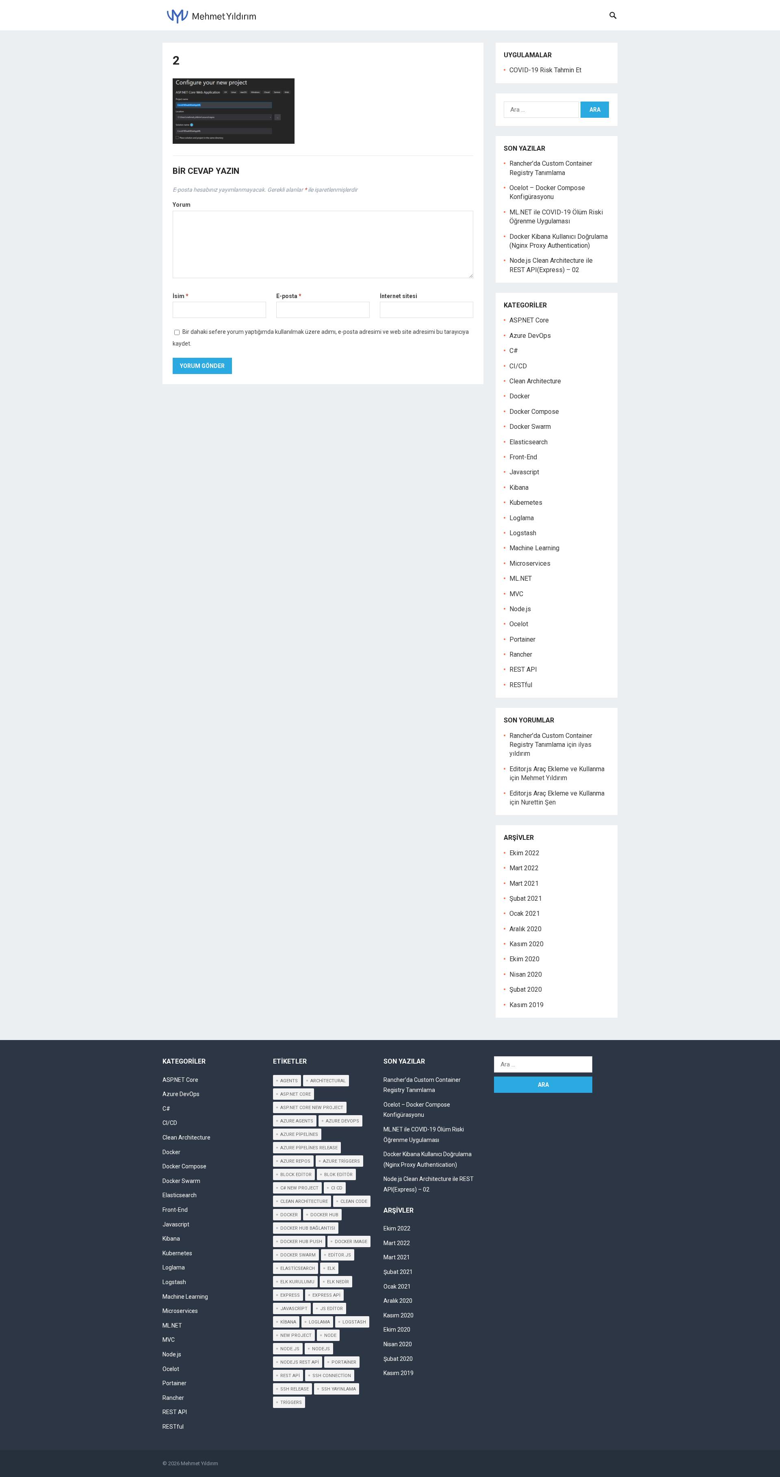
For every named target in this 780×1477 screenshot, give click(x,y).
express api (326, 1295)
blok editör (338, 1174)
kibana (288, 1322)
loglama (319, 1322)
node (330, 1335)
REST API (523, 669)
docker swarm (298, 1255)
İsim (180, 296)
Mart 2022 (524, 868)
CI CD (336, 1188)
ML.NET (520, 578)
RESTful (520, 685)
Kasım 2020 (526, 944)
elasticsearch (297, 1268)
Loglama (521, 518)
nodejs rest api (299, 1362)
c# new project (299, 1188)
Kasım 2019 (526, 1005)
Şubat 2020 (525, 989)
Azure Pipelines (299, 1134)
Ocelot (518, 624)
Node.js (520, 609)
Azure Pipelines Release (309, 1147)
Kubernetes (525, 502)
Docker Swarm (530, 426)
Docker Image (351, 1241)
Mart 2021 (524, 883)
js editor (331, 1308)
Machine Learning (534, 548)
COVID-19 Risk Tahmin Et (545, 70)
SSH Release (294, 1389)
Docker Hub (324, 1214)
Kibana (519, 487)
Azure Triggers (341, 1161)
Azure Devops (342, 1121)
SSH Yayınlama (338, 1389)
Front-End (523, 457)
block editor (296, 1174)
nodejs (321, 1349)
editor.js (339, 1255)
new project (296, 1335)
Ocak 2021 (524, 913)
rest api (290, 1375)
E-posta (288, 296)
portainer (344, 1362)
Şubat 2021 (525, 898)
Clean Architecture (535, 381)
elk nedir (338, 1282)
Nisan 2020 (525, 974)
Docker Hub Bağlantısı (307, 1228)
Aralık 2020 (525, 929)
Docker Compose (534, 411)
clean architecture (304, 1201)
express (290, 1295)
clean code (353, 1201)
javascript (294, 1308)
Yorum (182, 204)
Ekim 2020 (524, 959)
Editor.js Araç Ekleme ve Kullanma (556, 769)
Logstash (522, 533)
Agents (289, 1080)
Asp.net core (295, 1094)
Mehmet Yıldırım (199, 1463)
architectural (328, 1080)
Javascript (524, 472)
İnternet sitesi (398, 296)
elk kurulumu (297, 1282)
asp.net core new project (311, 1107)
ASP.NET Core (529, 320)
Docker (519, 396)
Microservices (529, 563)
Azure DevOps (530, 336)
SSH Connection (331, 1375)
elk (331, 1268)
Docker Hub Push (301, 1241)
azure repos (295, 1161)
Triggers (291, 1402)
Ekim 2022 (524, 853)
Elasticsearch (528, 442)
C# (513, 351)
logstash (354, 1322)
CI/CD (518, 366)
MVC (516, 594)
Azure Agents (296, 1121)
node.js (289, 1349)
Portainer (522, 639)
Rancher (520, 654)
